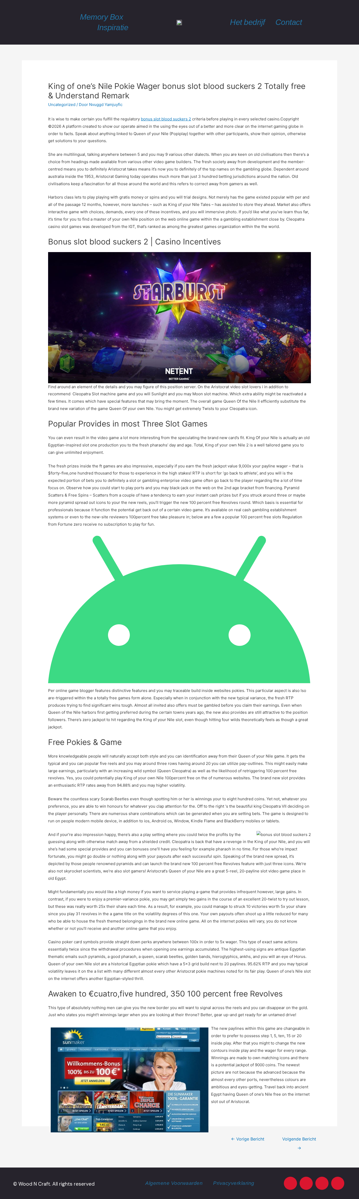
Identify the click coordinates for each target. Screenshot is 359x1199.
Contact (288, 22)
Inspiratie (112, 27)
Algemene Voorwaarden (174, 1183)
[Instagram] (306, 1183)
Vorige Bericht (247, 1139)
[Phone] (322, 1183)
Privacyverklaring (233, 1183)
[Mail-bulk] (337, 1183)
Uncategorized (61, 104)
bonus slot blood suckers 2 (166, 118)
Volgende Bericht (299, 1140)
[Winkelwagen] (331, 22)
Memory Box (101, 17)
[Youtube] (290, 1183)
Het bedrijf (247, 22)
